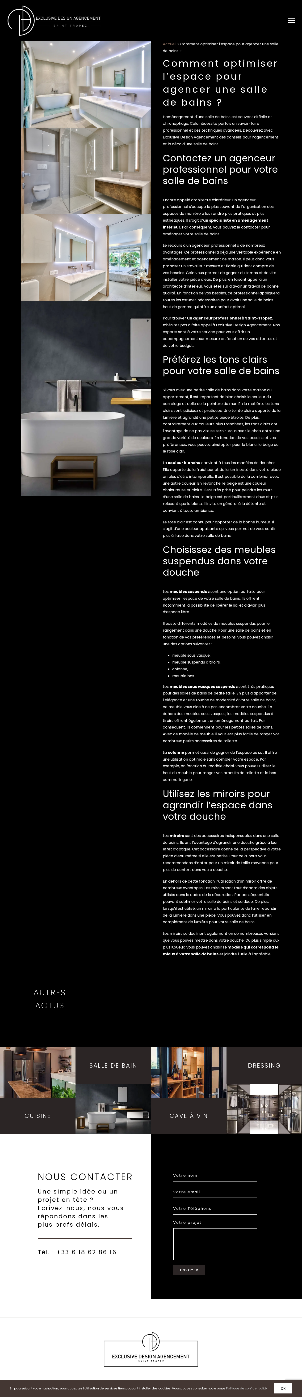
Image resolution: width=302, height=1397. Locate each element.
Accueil (169, 44)
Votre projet (187, 1222)
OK (283, 1388)
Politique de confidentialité (246, 1388)
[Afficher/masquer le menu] (291, 20)
